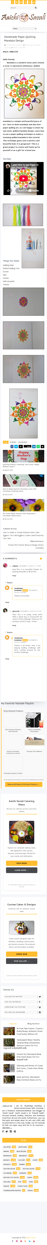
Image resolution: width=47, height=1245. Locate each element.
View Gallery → (21, 961)
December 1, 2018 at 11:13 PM (30, 566)
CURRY (35, 1160)
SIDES (31, 1182)
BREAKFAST (23, 1156)
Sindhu (15, 566)
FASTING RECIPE (9, 1169)
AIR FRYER (7, 1147)
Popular (13, 1024)
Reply (14, 576)
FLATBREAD (8, 1173)
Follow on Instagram (15, 1012)
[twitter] (29, 2)
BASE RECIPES (21, 1151)
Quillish (15, 611)
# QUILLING (23, 442)
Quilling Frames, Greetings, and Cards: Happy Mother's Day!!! (21, 466)
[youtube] (33, 2)
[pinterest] (21, 2)
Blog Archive (34, 1024)
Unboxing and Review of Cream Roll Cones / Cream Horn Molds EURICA (30, 1068)
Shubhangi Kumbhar (18, 589)
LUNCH (29, 1177)
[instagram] (16, 2)
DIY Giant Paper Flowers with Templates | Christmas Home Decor (19, 515)
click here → (7, 1127)
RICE (19, 1182)
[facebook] (12, 2)
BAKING (6, 1151)
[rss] (25, 2)
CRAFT (15, 47)
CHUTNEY (21, 1160)
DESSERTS (7, 1164)
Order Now (21, 954)
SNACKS (6, 1186)
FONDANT (22, 1173)
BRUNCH (7, 1160)
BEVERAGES (8, 1156)
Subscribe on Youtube (15, 1007)
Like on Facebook (13, 1002)
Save (28, 447)
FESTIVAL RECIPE (28, 1169)
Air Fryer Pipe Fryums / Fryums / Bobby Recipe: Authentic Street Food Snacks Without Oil (30, 1031)
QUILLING (22, 47)
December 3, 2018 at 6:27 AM (30, 611)
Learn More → (22, 870)
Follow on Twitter (13, 996)
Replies (10, 582)
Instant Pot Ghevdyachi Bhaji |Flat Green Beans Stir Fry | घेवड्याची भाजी (29, 1057)
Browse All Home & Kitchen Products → (24, 784)
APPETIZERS (22, 1147)
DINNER (22, 1164)
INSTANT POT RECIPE (11, 1177)
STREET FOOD (22, 1186)
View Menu (21, 863)
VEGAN (30, 1190)
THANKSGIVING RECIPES (12, 1190)
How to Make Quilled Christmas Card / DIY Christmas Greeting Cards (19, 490)
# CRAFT (13, 442)
